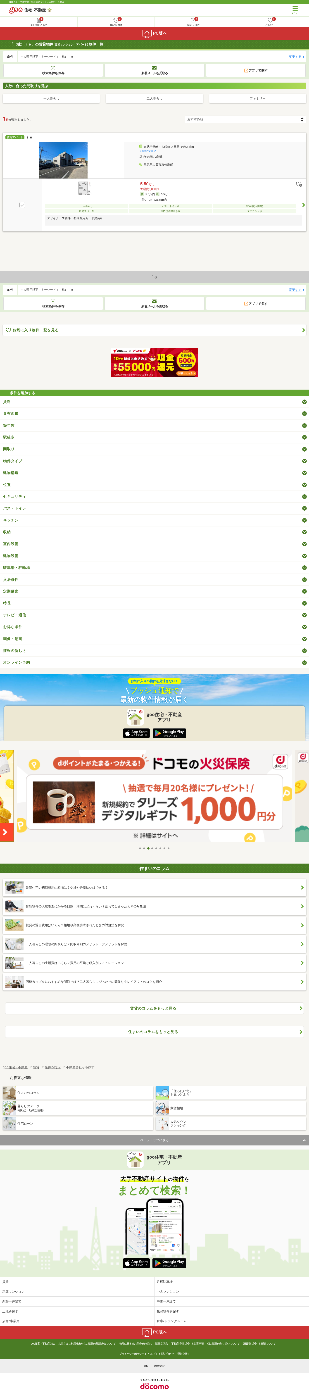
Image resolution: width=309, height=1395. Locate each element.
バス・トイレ (14, 508)
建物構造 (11, 473)
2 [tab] (144, 848)
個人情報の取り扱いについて (223, 1343)
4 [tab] (152, 848)
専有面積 (11, 413)
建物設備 (11, 556)
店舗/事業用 (10, 1321)
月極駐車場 (165, 1281)
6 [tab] (160, 848)
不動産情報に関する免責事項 (187, 1343)
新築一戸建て (11, 1301)
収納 (7, 532)
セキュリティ (14, 496)
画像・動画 (12, 639)
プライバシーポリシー (131, 1353)
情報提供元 (161, 1343)
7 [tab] (165, 848)
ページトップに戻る (154, 1140)
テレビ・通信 (14, 615)
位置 (7, 485)
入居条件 (11, 579)
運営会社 (182, 1353)
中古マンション (168, 1291)
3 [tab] (148, 848)
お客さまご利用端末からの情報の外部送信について (87, 1343)
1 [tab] (140, 848)
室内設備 (11, 544)
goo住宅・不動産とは (43, 1343)
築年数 (9, 425)
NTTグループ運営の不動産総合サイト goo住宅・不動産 (36, 2)
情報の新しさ (14, 650)
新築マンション (13, 1291)
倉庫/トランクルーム (172, 1321)
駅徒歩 (9, 437)
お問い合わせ (166, 1353)
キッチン (11, 520)
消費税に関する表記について (259, 1343)
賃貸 (5, 1281)
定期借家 (11, 591)
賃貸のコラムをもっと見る (153, 1008)
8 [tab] (169, 848)
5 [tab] (156, 848)
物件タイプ (12, 461)
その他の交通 (146, 151)
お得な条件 (12, 627)
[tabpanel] (154, 797)
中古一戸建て (166, 1301)
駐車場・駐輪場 (16, 567)
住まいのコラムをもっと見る (153, 1032)
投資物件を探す (168, 1311)
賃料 (7, 402)
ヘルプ (151, 1353)
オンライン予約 (16, 662)
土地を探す (10, 1311)
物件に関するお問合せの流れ (135, 1343)
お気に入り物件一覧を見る (36, 330)
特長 (7, 603)
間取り (9, 449)
